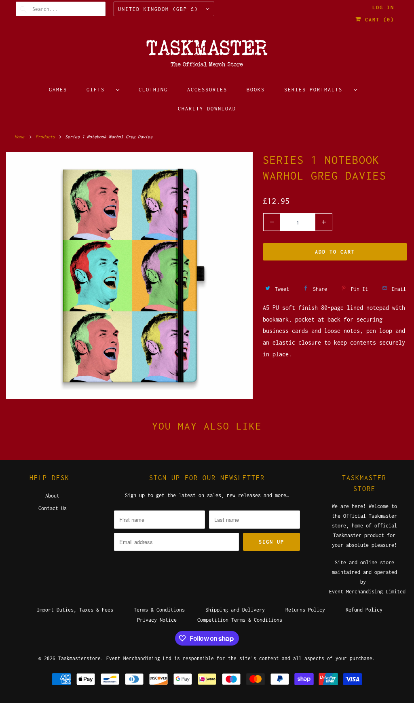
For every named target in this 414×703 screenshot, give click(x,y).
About (52, 496)
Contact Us (52, 508)
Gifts (99, 90)
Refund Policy (364, 610)
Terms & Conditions (159, 610)
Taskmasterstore (79, 658)
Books (256, 90)
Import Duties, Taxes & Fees (75, 610)
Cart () (377, 20)
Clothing (153, 90)
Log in (383, 7)
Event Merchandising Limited (367, 592)
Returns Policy (305, 610)
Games (58, 90)
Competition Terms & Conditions (239, 620)
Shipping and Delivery (235, 610)
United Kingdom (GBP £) (160, 9)
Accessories (207, 90)
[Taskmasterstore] (207, 56)
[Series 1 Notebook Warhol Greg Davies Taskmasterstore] (129, 275)
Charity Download (207, 109)
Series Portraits (317, 90)
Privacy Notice (157, 620)
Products (46, 136)
